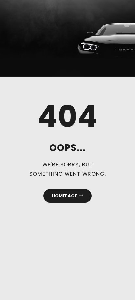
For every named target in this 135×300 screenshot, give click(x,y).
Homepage (64, 196)
